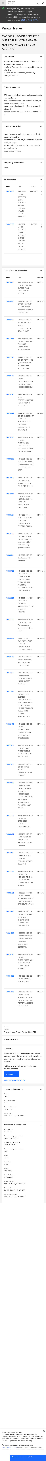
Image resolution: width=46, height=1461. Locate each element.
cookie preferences (9, 1447)
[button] (44, 1431)
